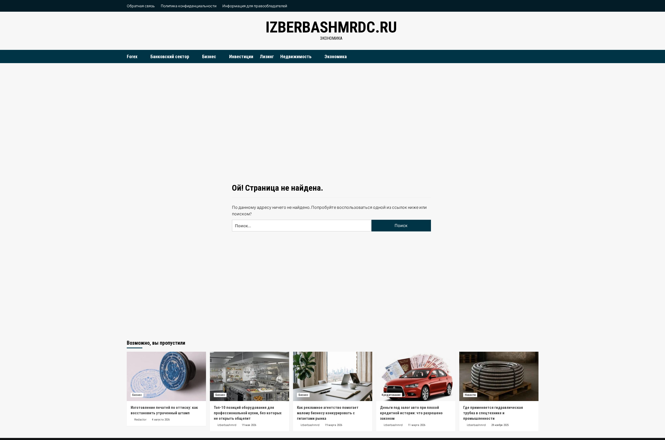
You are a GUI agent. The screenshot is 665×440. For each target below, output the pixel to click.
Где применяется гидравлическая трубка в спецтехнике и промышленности (493, 413)
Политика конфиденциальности (188, 6)
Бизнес (209, 56)
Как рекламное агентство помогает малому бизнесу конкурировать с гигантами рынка (327, 413)
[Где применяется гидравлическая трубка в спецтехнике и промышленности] (498, 376)
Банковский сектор (169, 56)
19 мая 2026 (249, 425)
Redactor (140, 419)
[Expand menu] (140, 57)
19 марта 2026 (333, 425)
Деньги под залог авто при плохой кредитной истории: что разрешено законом (411, 413)
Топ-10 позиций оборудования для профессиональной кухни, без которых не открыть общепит (248, 413)
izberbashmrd (226, 425)
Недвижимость (295, 56)
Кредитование (391, 395)
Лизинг (267, 56)
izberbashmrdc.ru (331, 27)
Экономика (335, 56)
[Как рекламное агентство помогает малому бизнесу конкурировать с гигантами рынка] (332, 376)
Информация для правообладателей (254, 6)
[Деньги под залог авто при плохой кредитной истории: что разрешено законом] (415, 376)
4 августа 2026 (161, 419)
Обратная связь (141, 6)
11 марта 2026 (416, 425)
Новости (470, 395)
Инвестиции (241, 56)
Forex (132, 56)
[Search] (535, 56)
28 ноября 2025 (500, 425)
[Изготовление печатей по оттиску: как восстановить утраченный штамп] (166, 376)
